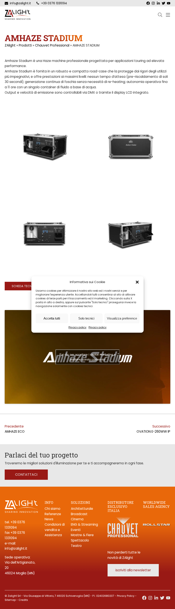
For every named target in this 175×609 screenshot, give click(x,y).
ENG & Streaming (84, 524)
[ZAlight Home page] (17, 15)
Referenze (53, 514)
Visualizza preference (122, 318)
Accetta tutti (52, 318)
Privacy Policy (125, 596)
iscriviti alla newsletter (133, 570)
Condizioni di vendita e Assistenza (55, 529)
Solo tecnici (86, 318)
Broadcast (79, 514)
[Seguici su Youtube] (168, 598)
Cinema (77, 519)
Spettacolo (80, 540)
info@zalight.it (16, 548)
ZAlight (10, 45)
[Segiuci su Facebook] (144, 598)
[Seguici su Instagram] (150, 598)
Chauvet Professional (52, 45)
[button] (137, 282)
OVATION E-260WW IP (153, 431)
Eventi (75, 530)
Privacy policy (77, 327)
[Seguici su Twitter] (162, 598)
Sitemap (10, 600)
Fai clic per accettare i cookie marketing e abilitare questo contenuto (88, 357)
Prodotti (25, 45)
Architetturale (82, 508)
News (49, 519)
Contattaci (26, 474)
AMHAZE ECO (15, 431)
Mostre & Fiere (82, 535)
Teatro (76, 545)
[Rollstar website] (157, 519)
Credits (23, 600)
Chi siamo (52, 508)
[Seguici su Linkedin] (156, 598)
